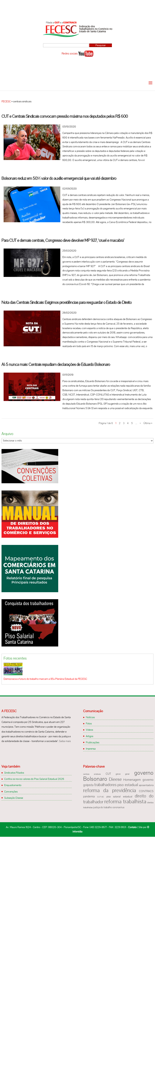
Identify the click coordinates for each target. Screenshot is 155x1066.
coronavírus (118, 807)
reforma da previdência (109, 790)
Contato (132, 827)
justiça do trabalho (102, 807)
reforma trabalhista (125, 801)
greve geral (122, 774)
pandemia (89, 796)
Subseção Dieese (13, 798)
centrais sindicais (92, 774)
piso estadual (127, 784)
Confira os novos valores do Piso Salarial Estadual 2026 (34, 779)
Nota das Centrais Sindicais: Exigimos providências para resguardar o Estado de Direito (67, 302)
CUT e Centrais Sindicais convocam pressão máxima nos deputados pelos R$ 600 (65, 116)
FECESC (6, 101)
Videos (89, 729)
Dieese (115, 779)
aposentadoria (146, 785)
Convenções (11, 791)
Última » (147, 423)
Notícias (90, 717)
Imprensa (91, 748)
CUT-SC (100, 797)
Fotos (89, 723)
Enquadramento (12, 785)
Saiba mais (65, 741)
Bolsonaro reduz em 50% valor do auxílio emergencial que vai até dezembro (59, 178)
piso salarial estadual (119, 796)
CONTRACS (146, 791)
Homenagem (132, 780)
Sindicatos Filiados (14, 772)
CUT (108, 774)
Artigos (89, 736)
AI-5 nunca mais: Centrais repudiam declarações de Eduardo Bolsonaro (56, 364)
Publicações (92, 742)
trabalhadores (105, 784)
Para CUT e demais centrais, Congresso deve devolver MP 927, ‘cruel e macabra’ (63, 240)
